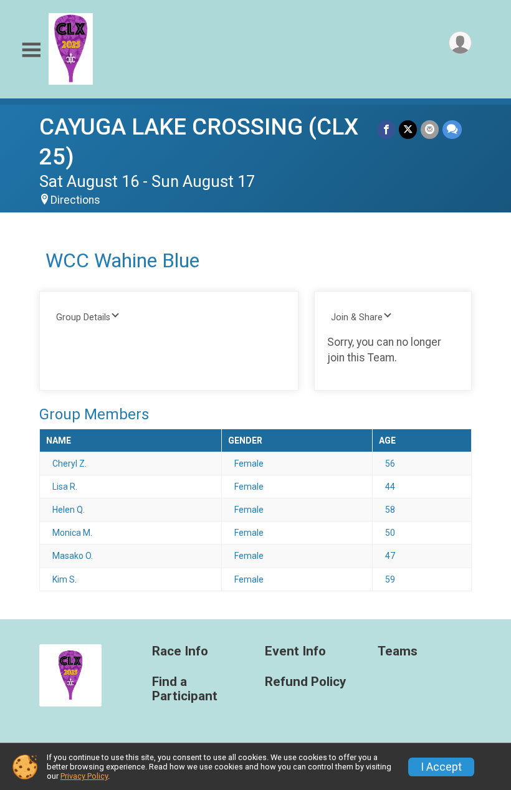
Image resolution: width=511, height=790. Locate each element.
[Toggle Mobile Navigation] (31, 50)
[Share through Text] (452, 129)
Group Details (83, 317)
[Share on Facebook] (386, 129)
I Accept (441, 767)
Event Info (295, 651)
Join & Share (357, 317)
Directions (75, 200)
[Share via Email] (430, 129)
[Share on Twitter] (408, 129)
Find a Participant (184, 689)
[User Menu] (460, 42)
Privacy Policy (84, 776)
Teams (398, 651)
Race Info (180, 651)
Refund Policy (305, 682)
